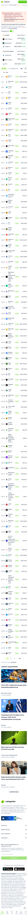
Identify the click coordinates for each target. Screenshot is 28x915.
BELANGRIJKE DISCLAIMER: (8, 873)
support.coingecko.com (10, 19)
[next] (23, 658)
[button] (14, 792)
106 (20, 658)
